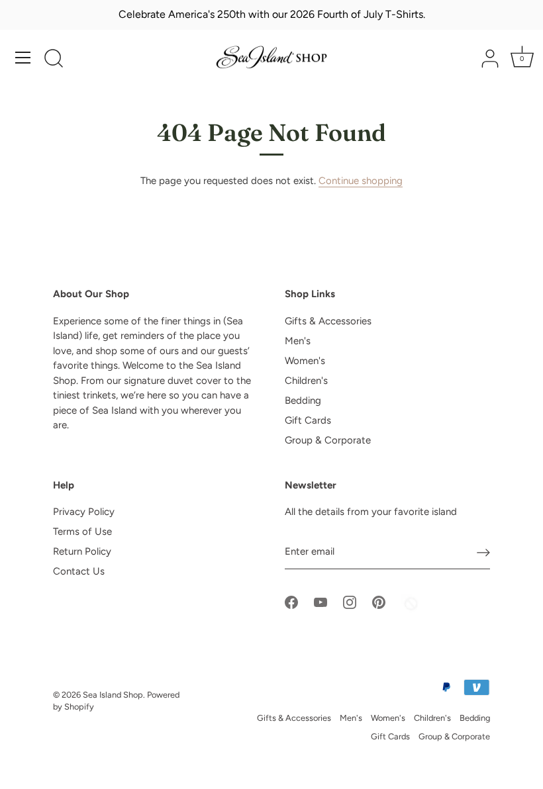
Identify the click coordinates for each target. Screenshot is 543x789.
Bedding (303, 400)
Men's (298, 341)
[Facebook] (291, 601)
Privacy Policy (84, 512)
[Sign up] (483, 552)
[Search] (53, 59)
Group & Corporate (328, 440)
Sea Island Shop (113, 695)
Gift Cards (308, 420)
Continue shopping (361, 181)
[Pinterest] (378, 601)
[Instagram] (349, 601)
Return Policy (82, 551)
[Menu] (23, 57)
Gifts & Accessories (328, 321)
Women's (305, 361)
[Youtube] (320, 601)
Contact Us (79, 571)
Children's (306, 381)
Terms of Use (82, 531)
